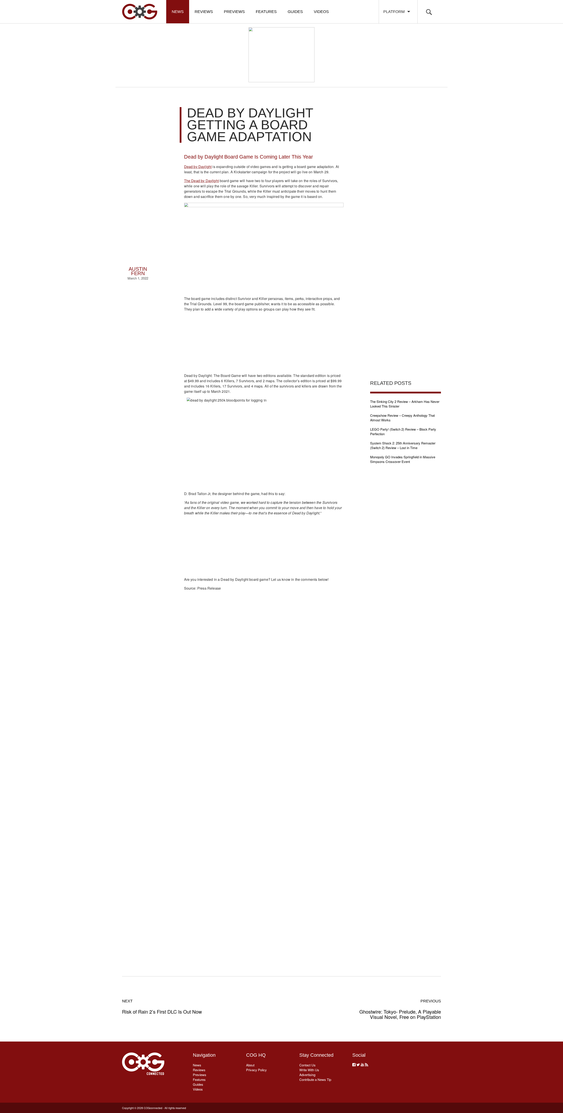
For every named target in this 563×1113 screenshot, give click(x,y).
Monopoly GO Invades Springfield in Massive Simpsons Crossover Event (402, 459)
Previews (234, 11)
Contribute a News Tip (315, 1079)
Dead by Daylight (198, 166)
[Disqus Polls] (264, 664)
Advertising (307, 1074)
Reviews (204, 11)
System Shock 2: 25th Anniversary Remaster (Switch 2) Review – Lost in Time (402, 445)
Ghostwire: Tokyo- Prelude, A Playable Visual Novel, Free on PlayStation (400, 1009)
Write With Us (309, 1069)
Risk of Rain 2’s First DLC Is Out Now (162, 1006)
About (250, 1065)
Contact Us (307, 1065)
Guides (295, 11)
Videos (321, 11)
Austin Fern (138, 271)
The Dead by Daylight (201, 180)
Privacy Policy (256, 1069)
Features (266, 11)
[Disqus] (264, 778)
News (178, 11)
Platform (395, 11)
